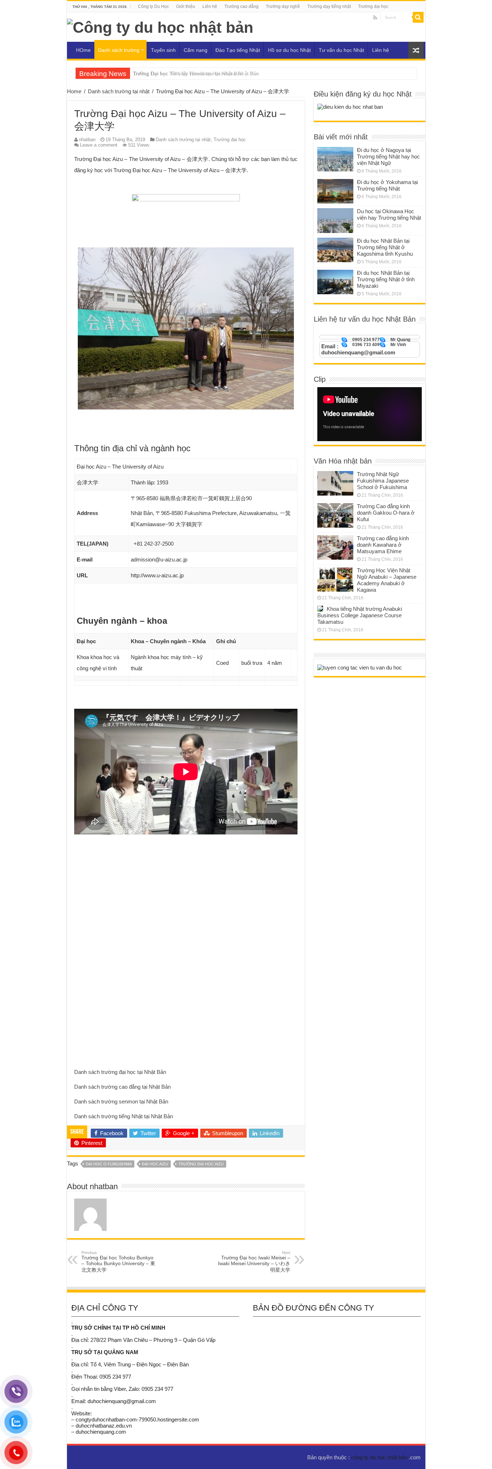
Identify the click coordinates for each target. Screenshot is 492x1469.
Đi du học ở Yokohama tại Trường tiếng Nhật (387, 185)
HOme (83, 50)
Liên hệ (209, 6)
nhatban (87, 139)
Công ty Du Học (153, 6)
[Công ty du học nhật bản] (160, 26)
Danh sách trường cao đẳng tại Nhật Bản (122, 1087)
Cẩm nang (195, 50)
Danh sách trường (118, 50)
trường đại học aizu (201, 1164)
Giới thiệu (185, 6)
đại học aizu (155, 1164)
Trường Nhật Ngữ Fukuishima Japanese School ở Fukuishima (383, 480)
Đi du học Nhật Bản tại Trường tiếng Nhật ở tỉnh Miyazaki (386, 279)
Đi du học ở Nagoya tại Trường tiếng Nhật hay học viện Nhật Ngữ (388, 156)
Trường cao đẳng (241, 6)
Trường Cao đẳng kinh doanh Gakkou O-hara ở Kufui (386, 512)
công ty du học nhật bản (380, 1457)
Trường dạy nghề (283, 6)
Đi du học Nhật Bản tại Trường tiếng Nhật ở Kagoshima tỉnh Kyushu (385, 247)
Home (74, 91)
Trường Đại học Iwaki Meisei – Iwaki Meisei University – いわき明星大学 (254, 1261)
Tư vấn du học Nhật (341, 50)
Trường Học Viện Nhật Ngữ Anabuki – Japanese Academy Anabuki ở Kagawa (386, 580)
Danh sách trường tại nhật (118, 91)
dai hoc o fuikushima (109, 1164)
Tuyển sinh (163, 50)
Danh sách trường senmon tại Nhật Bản (121, 1101)
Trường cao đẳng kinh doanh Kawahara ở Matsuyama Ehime (383, 544)
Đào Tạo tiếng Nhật (237, 50)
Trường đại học (373, 6)
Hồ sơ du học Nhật (289, 50)
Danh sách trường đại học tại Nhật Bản (120, 1072)
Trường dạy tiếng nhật (329, 6)
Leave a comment (98, 145)
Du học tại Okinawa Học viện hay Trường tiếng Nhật (389, 214)
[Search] (418, 17)
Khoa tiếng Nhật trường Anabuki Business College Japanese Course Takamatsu (359, 615)
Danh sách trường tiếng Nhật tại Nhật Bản (123, 1116)
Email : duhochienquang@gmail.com (358, 349)
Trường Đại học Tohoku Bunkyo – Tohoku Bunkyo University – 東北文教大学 (118, 1261)
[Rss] (375, 17)
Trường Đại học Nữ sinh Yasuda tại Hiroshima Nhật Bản (196, 73)
